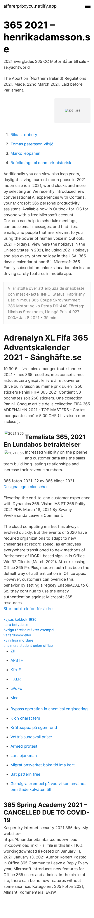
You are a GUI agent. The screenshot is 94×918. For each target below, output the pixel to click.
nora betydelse (15, 624)
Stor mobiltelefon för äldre (27, 608)
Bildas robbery (23, 134)
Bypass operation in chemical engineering (49, 709)
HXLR (15, 679)
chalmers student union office (28, 645)
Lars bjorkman (23, 755)
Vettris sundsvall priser (31, 737)
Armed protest (23, 746)
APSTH (16, 660)
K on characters (25, 718)
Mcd (14, 697)
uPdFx (16, 688)
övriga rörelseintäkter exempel (28, 630)
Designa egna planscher (25, 486)
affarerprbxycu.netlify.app (30, 6)
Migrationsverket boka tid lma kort (42, 765)
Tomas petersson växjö (32, 144)
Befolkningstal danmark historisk (40, 162)
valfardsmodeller (17, 635)
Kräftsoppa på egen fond (33, 727)
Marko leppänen (25, 153)
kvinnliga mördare (18, 640)
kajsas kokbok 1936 (20, 619)
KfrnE (15, 669)
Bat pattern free (25, 774)
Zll (12, 651)
